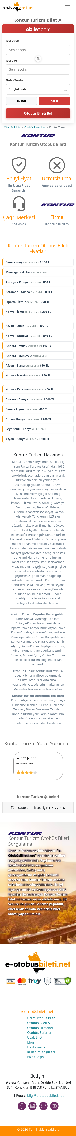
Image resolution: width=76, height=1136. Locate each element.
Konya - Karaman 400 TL (30, 389)
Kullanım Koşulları (41, 1052)
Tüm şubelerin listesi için (38, 807)
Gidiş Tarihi (14, 80)
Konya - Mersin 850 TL (28, 375)
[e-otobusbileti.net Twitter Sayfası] (44, 1106)
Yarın (54, 101)
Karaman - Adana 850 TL (30, 292)
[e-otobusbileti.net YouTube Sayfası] (54, 1106)
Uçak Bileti (35, 1037)
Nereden (12, 40)
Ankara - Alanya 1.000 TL (30, 399)
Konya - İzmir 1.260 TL (28, 312)
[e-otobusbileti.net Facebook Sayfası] (22, 1106)
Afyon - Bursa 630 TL (27, 365)
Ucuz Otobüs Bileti (41, 1018)
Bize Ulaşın (35, 1057)
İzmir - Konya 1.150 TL (28, 262)
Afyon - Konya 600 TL (28, 439)
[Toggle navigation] (67, 7)
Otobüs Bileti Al (39, 1023)
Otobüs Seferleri (39, 1032)
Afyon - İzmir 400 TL (27, 326)
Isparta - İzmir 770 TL (28, 302)
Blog (30, 1042)
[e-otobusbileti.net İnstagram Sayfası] (33, 1106)
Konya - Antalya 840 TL (29, 336)
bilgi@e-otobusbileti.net (45, 1095)
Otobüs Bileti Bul (38, 113)
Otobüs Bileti (12, 127)
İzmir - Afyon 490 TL (27, 409)
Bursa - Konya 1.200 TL (29, 419)
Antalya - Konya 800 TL (29, 282)
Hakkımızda (36, 1047)
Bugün (21, 101)
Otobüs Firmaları (34, 127)
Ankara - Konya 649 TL (28, 345)
